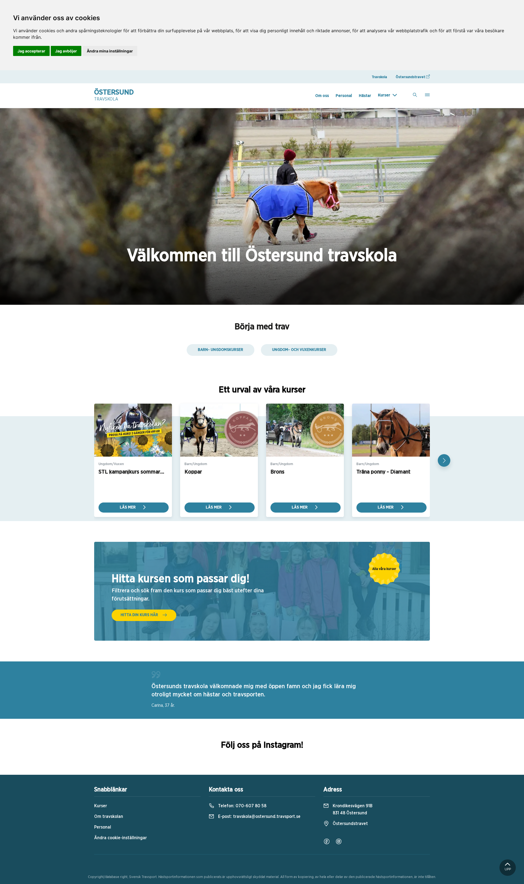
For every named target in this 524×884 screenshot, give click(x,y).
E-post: (258, 816)
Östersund (114, 95)
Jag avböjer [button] (66, 51)
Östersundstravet (411, 77)
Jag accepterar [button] (31, 51)
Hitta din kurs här (139, 615)
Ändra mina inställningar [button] (110, 51)
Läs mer (128, 507)
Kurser (384, 95)
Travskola (379, 77)
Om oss (322, 96)
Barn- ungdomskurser (220, 350)
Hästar (365, 96)
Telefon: (241, 806)
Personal (344, 96)
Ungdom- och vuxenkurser (299, 350)
